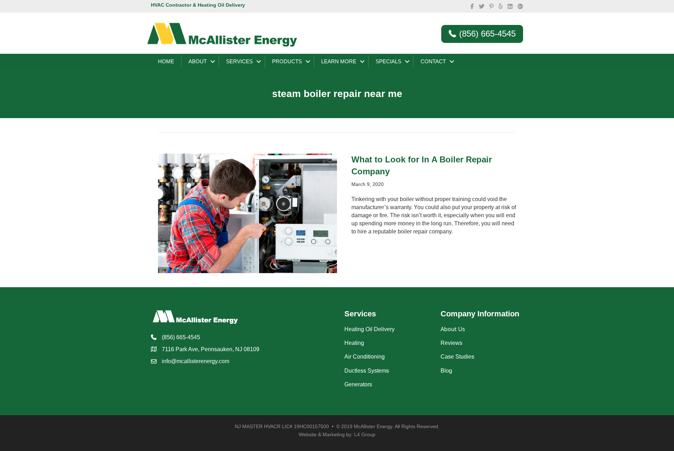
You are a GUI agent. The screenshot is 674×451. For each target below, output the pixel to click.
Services (239, 61)
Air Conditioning (364, 357)
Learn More (338, 61)
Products (287, 61)
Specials (388, 61)
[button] (213, 61)
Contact (433, 61)
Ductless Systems (366, 371)
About (198, 61)
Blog (446, 371)
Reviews (451, 343)
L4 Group (364, 434)
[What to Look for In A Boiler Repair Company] (247, 213)
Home (166, 61)
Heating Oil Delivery (369, 329)
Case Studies (457, 357)
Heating (354, 343)
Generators (358, 384)
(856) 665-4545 (181, 337)
